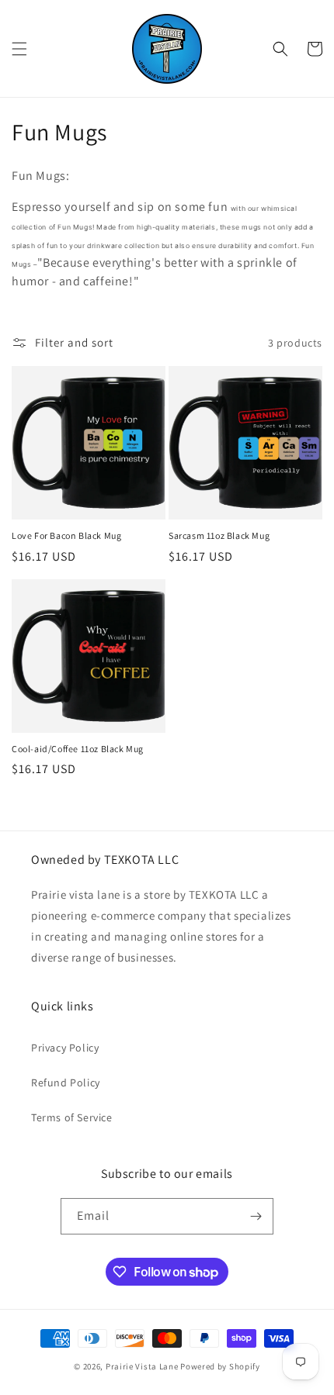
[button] (19, 49)
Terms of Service (72, 1117)
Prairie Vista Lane (142, 1366)
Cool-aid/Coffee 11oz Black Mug (78, 748)
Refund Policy (65, 1082)
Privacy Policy (65, 1048)
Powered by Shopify (220, 1366)
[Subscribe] (255, 1216)
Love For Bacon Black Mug (66, 535)
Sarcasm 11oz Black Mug (219, 535)
